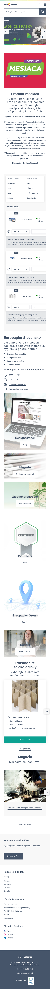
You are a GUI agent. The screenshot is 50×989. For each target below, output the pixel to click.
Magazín (7, 884)
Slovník (7, 888)
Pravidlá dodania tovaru (13, 911)
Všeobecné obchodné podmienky (17, 908)
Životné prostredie (11, 904)
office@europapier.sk (17, 384)
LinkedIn (10, 938)
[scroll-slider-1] (46, 711)
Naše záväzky (25, 503)
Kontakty (25, 622)
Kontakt (7, 891)
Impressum (8, 918)
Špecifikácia (31, 198)
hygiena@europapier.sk (18, 389)
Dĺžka (29, 188)
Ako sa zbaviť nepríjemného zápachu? (25, 808)
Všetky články (25, 824)
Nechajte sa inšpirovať (25, 474)
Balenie (10, 198)
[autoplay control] (43, 36)
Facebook (10, 931)
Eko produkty (25, 749)
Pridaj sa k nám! (25, 651)
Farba (10, 193)
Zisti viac (25, 563)
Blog (25, 445)
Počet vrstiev (31, 193)
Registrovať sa (13, 856)
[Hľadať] (42, 11)
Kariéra (6, 881)
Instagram (11, 934)
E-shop (6, 877)
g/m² (28, 184)
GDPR (6, 914)
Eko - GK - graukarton (18, 717)
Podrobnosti (25, 740)
